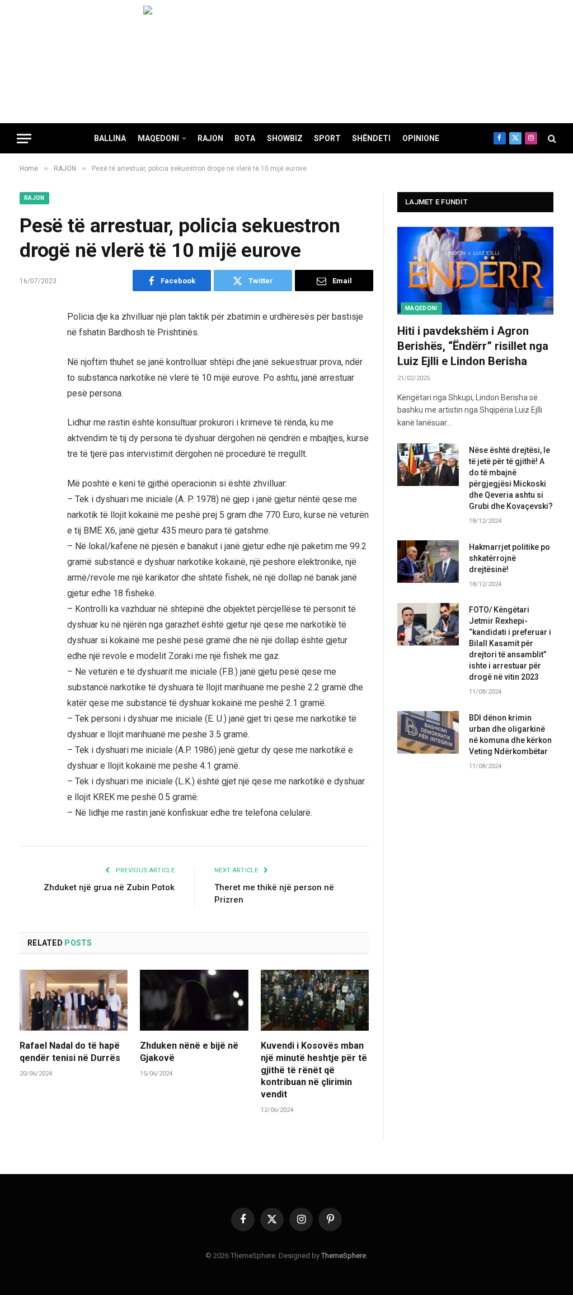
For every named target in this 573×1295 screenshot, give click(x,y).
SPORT (327, 138)
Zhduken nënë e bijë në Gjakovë (189, 1051)
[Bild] (286, 61)
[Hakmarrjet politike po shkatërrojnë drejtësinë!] (428, 561)
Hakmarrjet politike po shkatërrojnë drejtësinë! (509, 558)
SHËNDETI (371, 138)
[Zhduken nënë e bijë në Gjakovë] (194, 1000)
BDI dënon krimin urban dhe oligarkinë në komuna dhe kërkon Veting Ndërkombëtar (510, 734)
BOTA (244, 138)
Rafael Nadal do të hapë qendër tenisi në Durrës (70, 1051)
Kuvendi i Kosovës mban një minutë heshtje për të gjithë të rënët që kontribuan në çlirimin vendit (314, 1070)
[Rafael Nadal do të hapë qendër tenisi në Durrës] (74, 1000)
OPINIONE (420, 138)
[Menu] (24, 138)
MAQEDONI (158, 138)
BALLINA (110, 138)
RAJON (210, 138)
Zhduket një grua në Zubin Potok (109, 887)
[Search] (551, 138)
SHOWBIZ (285, 138)
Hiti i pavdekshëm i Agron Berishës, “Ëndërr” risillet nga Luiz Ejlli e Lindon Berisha (472, 346)
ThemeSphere (343, 1255)
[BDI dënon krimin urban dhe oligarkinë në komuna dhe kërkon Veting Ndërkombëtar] (428, 732)
